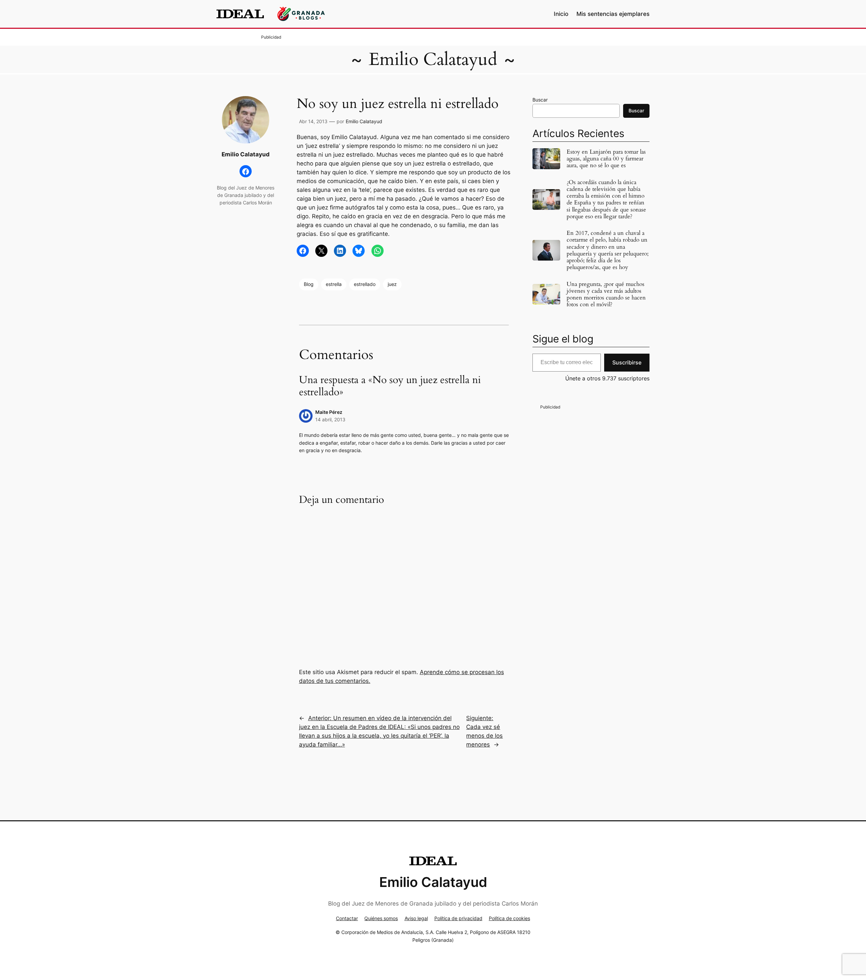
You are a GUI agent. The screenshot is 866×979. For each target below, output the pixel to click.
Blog (309, 284)
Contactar (347, 918)
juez (392, 284)
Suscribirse (626, 362)
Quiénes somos (381, 918)
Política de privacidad (458, 918)
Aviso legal (416, 918)
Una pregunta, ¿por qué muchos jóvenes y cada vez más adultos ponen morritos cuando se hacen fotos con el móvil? (606, 294)
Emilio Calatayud (433, 59)
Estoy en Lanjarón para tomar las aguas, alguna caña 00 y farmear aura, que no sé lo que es (606, 159)
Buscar (540, 100)
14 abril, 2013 (330, 419)
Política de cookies (509, 918)
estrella (334, 284)
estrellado (364, 284)
